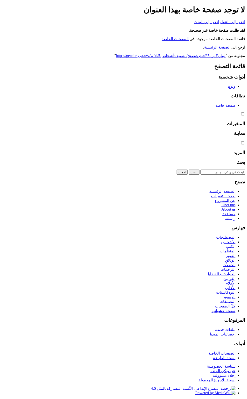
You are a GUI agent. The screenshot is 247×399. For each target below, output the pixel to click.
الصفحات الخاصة (175, 39)
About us (228, 209)
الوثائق (230, 260)
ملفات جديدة (225, 330)
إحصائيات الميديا (222, 334)
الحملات (229, 265)
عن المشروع (225, 201)
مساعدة (228, 214)
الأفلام (230, 283)
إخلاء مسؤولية (224, 375)
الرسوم (229, 297)
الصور (230, 256)
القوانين (229, 279)
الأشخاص (228, 242)
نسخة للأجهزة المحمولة (217, 380)
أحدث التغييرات (223, 196)
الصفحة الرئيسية (217, 47)
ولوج (231, 86)
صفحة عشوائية (223, 311)
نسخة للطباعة (224, 358)
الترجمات (227, 269)
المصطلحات (225, 237)
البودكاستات (225, 292)
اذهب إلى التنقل (232, 22)
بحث (240, 162)
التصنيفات (227, 301)
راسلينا (230, 218)
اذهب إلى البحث (206, 22)
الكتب (230, 246)
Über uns (228, 205)
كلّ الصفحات (225, 306)
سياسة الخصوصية (221, 366)
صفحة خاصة (225, 105)
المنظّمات (227, 251)
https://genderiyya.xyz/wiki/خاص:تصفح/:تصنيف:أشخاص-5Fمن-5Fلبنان (171, 56)
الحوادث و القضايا (221, 274)
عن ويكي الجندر (222, 371)
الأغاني (230, 288)
